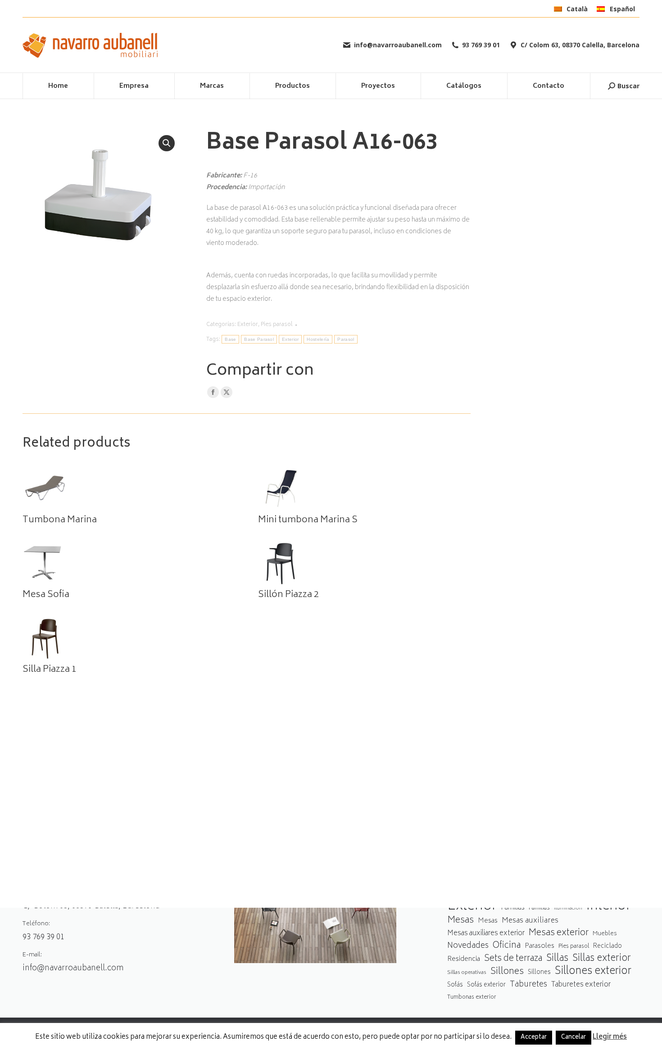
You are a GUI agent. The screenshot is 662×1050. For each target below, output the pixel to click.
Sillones (507, 972)
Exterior (247, 325)
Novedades (468, 946)
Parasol (345, 339)
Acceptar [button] (534, 1037)
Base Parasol (259, 339)
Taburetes (528, 985)
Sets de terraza (513, 958)
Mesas (460, 920)
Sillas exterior (601, 958)
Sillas (557, 958)
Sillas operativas (466, 973)
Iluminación (568, 908)
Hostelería (318, 339)
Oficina (507, 946)
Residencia (463, 959)
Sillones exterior (593, 972)
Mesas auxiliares (530, 921)
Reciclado (607, 946)
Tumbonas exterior (471, 997)
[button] (167, 143)
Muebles (605, 934)
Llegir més (610, 1037)
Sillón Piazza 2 (288, 595)
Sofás (455, 985)
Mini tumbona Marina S (308, 520)
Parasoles (539, 946)
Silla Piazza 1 (50, 670)
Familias (513, 908)
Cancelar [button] (573, 1037)
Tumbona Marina (60, 520)
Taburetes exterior (581, 985)
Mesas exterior (559, 933)
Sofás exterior (486, 985)
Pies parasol (277, 325)
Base (230, 339)
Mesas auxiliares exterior (486, 933)
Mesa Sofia (46, 595)
